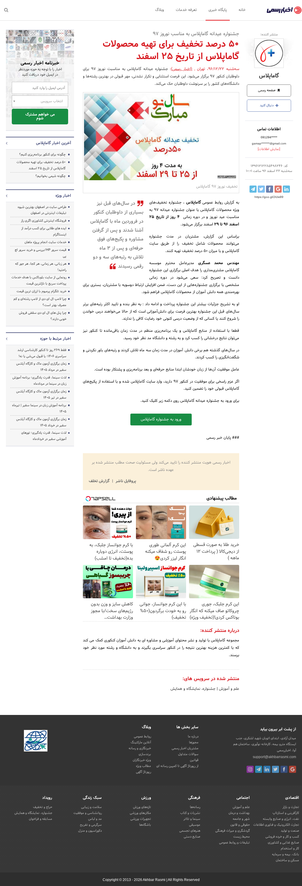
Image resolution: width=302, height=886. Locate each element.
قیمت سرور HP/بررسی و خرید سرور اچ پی (40, 253)
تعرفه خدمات (186, 10)
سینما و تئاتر (191, 819)
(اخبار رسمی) (181, 69)
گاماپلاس (269, 76)
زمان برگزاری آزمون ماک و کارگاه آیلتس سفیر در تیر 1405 (41, 394)
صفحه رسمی (267, 90)
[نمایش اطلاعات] (269, 149)
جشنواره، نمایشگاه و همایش (193, 689)
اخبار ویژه (63, 196)
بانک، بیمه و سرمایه (285, 854)
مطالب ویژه (143, 766)
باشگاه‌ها (145, 825)
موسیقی (194, 825)
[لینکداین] (266, 769)
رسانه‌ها (195, 807)
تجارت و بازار (291, 807)
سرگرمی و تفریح (91, 825)
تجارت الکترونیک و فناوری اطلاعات (276, 825)
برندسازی (145, 754)
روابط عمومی (142, 736)
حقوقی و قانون (240, 825)
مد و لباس (95, 819)
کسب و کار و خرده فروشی (282, 836)
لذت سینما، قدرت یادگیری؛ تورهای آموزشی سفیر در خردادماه (43, 436)
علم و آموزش (228, 689)
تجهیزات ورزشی (140, 819)
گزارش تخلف (100, 481)
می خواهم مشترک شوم (40, 116)
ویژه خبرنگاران (142, 760)
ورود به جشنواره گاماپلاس (161, 419)
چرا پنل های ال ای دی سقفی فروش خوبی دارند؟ (42, 316)
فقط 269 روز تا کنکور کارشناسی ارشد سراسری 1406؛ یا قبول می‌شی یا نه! (41, 353)
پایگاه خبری (218, 10)
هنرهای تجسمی (189, 830)
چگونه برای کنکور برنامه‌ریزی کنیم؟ (42, 154)
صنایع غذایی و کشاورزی (283, 842)
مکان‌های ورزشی (140, 813)
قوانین (194, 760)
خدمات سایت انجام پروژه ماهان (45, 242)
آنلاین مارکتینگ (141, 742)
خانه (242, 10)
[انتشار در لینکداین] (286, 189)
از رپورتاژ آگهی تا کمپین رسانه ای (177, 766)
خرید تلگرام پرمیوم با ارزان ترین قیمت (41, 291)
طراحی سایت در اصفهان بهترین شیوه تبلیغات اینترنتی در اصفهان (42, 210)
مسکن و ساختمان (287, 860)
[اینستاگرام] (250, 769)
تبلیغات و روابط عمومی (234, 842)
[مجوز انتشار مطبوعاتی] (35, 742)
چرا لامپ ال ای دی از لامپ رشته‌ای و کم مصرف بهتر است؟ (40, 302)
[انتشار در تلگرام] (253, 189)
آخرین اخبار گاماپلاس (53, 143)
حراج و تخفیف (42, 807)
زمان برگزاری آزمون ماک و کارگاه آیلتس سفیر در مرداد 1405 (41, 367)
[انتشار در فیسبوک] (269, 189)
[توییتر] (275, 769)
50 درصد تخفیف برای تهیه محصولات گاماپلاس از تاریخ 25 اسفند (41, 165)
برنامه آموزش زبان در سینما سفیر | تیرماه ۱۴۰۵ (39, 408)
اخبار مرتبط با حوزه (55, 339)
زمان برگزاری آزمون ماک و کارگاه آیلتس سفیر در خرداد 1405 (41, 422)
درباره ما (193, 736)
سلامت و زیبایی (91, 807)
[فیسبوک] (284, 769)
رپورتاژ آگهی (143, 772)
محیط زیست (241, 836)
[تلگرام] (258, 769)
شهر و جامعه (241, 819)
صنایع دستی (192, 836)
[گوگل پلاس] (292, 769)
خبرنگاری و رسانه (140, 748)
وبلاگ (159, 10)
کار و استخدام (290, 848)
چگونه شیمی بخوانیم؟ (50, 176)
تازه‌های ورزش (142, 807)
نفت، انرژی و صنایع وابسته (281, 819)
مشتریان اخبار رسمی (185, 748)
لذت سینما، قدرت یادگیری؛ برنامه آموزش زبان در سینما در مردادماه (39, 380)
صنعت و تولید (290, 830)
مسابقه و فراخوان (40, 819)
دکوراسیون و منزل (90, 830)
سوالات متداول (188, 754)
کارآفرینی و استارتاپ (286, 813)
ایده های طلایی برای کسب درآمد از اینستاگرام (43, 231)
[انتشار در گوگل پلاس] (278, 189)
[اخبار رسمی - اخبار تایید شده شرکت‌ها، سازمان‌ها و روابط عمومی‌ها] (284, 10)
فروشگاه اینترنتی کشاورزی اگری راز (43, 220)
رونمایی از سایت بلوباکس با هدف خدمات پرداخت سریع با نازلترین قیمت (39, 280)
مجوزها (193, 742)
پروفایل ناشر (125, 481)
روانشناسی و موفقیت (87, 813)
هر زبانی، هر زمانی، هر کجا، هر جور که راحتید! (40, 267)
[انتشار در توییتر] (261, 189)
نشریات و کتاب (190, 813)
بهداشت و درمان (239, 813)
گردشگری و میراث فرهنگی (232, 830)
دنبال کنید (267, 105)
